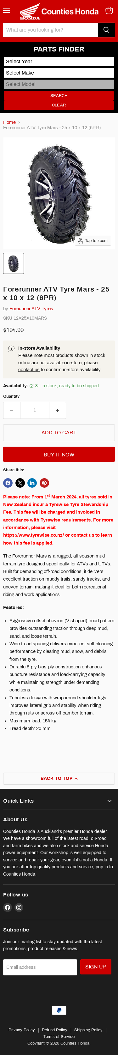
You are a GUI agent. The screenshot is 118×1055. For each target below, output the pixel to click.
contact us (29, 369)
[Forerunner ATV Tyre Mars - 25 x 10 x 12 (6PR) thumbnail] (13, 263)
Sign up (95, 966)
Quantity (11, 396)
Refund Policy (54, 1030)
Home (9, 122)
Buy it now (59, 454)
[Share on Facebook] (8, 483)
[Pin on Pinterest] (44, 483)
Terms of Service (59, 1036)
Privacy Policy (21, 1030)
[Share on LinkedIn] (32, 483)
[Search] (106, 30)
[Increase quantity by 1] (57, 410)
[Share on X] (20, 483)
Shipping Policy (88, 1030)
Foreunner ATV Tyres (31, 308)
